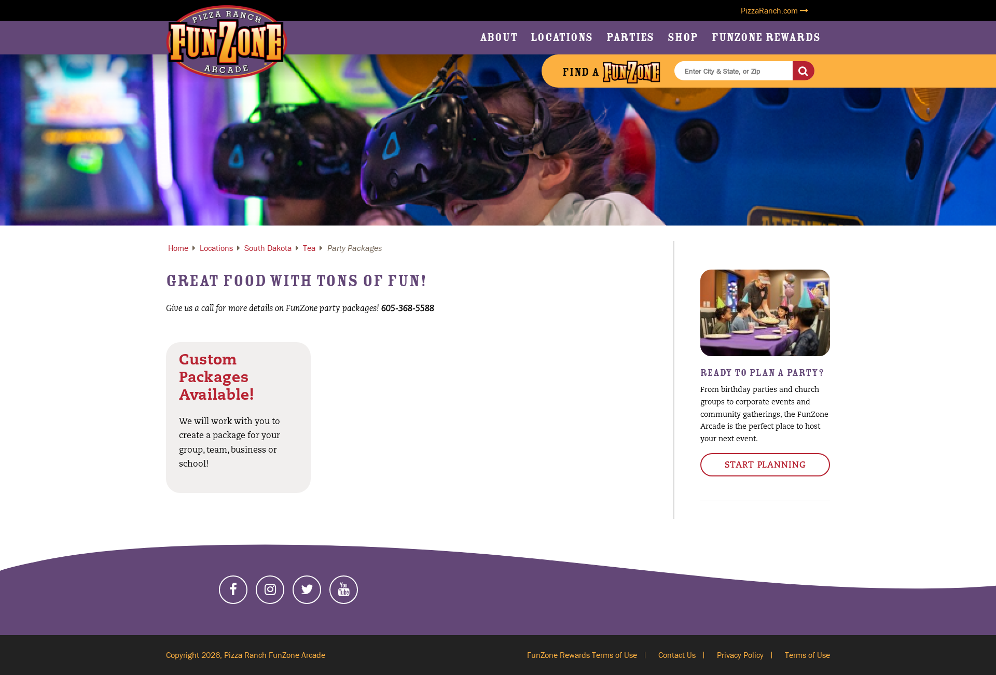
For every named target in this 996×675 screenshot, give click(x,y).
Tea (309, 248)
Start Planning (765, 465)
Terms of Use (807, 655)
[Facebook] (233, 589)
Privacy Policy (740, 655)
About (499, 37)
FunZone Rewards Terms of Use (582, 655)
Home (178, 248)
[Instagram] (270, 589)
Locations (562, 37)
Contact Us (677, 655)
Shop (683, 37)
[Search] (803, 70)
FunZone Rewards (766, 37)
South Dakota (268, 248)
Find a (582, 72)
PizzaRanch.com (770, 10)
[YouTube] (343, 589)
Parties (630, 37)
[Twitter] (307, 589)
